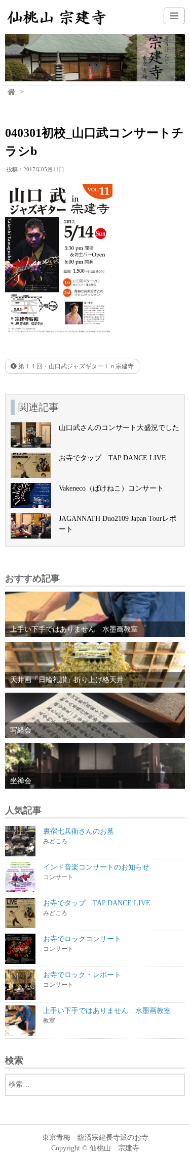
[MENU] (174, 16)
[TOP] (11, 92)
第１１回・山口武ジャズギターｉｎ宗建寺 (75, 366)
